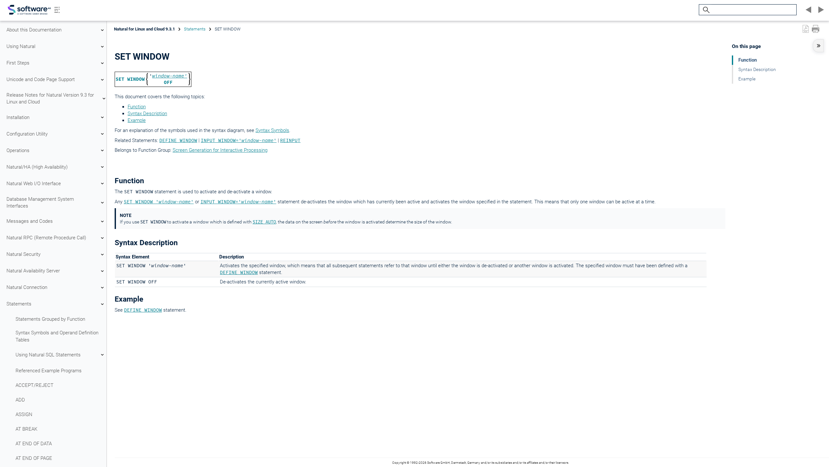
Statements (18, 304)
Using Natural (20, 46)
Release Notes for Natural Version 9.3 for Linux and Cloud (50, 98)
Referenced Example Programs (49, 371)
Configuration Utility (27, 134)
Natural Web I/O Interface (33, 183)
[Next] (820, 10)
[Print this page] (815, 29)
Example (137, 120)
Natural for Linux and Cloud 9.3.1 (144, 29)
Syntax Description (147, 113)
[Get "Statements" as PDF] (806, 29)
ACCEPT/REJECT (34, 385)
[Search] (705, 9)
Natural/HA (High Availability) (37, 167)
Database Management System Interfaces (40, 202)
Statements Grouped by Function (50, 319)
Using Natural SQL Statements (48, 355)
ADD (20, 400)
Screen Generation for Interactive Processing (220, 150)
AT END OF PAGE (34, 458)
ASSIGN (24, 414)
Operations (17, 150)
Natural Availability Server (33, 271)
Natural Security (23, 254)
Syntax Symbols (272, 130)
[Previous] (807, 10)
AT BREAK (26, 429)
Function (137, 107)
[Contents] (57, 10)
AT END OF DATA (34, 444)
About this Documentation (34, 30)
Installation (17, 117)
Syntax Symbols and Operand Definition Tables (57, 336)
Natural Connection (26, 287)
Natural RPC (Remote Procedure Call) (46, 238)
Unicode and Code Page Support (40, 79)
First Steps (17, 63)
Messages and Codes (29, 221)
